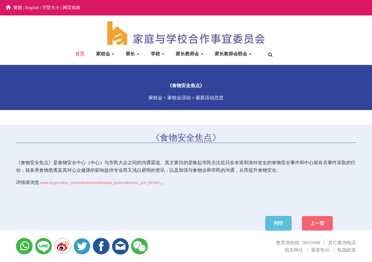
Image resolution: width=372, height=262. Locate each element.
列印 (278, 223)
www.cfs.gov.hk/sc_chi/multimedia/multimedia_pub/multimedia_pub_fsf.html (100, 183)
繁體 (17, 7)
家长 (130, 53)
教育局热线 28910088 (298, 242)
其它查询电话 (342, 242)
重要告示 (320, 249)
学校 (155, 53)
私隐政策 (346, 249)
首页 (80, 53)
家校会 (103, 53)
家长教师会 (187, 53)
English (32, 7)
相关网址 (294, 249)
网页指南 (71, 7)
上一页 (317, 223)
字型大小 (51, 7)
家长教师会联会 (231, 53)
